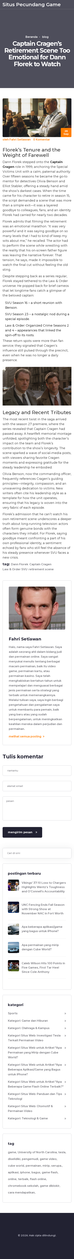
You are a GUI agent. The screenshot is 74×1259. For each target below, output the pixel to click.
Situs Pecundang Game (32, 4)
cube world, (16, 1165)
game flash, (50, 1172)
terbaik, (23, 1179)
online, (12, 1179)
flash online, (38, 1179)
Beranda (31, 37)
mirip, (46, 1165)
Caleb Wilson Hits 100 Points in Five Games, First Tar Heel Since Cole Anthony (43, 968)
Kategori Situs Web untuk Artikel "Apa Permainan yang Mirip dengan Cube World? (35, 1052)
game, (12, 1152)
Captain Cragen (40, 564)
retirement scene (41, 569)
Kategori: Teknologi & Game (28, 1118)
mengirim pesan (20, 832)
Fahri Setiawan (20, 139)
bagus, (36, 1172)
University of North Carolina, (37, 1152)
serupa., (57, 1165)
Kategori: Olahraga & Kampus (29, 1028)
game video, (48, 1159)
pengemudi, (30, 1159)
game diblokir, (50, 1185)
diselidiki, (14, 1159)
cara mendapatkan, (21, 1192)
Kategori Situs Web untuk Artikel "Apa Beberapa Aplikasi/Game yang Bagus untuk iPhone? (35, 1069)
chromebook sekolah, (23, 1185)
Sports (13, 1013)
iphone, (25, 1172)
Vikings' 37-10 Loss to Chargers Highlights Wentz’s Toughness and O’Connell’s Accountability (44, 887)
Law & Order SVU (15, 569)
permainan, (34, 1165)
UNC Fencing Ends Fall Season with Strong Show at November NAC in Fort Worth (43, 909)
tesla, (62, 1152)
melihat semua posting (25, 736)
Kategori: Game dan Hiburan (28, 1020)
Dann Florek (19, 564)
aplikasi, (13, 1172)
